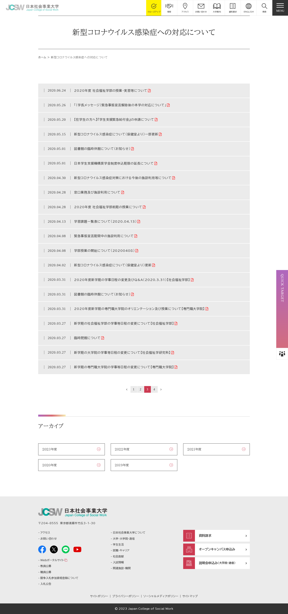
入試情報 (118, 562)
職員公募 (45, 572)
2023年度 (49, 449)
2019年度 (122, 465)
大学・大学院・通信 (124, 538)
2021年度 (194, 449)
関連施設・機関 (122, 568)
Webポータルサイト (52, 560)
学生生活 (118, 544)
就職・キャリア (121, 550)
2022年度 (122, 449)
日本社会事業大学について (129, 532)
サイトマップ (190, 596)
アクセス (45, 532)
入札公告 (45, 583)
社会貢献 (118, 556)
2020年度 (49, 465)
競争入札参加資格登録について (59, 578)
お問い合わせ (48, 538)
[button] (264, 7)
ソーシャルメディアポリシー (160, 596)
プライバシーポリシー (125, 596)
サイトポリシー (99, 596)
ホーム (42, 57)
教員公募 (45, 566)
